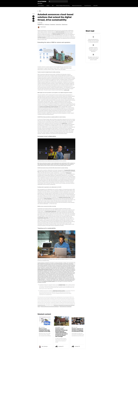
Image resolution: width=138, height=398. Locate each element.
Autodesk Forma (62, 284)
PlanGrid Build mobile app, (50, 211)
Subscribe (95, 5)
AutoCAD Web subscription (43, 217)
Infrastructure (64, 24)
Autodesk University (42, 37)
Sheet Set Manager (48, 198)
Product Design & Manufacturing (63, 5)
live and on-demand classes (49, 281)
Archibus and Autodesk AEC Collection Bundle (49, 106)
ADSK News (40, 3)
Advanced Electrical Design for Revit (45, 269)
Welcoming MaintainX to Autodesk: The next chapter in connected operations (93, 41)
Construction (58, 24)
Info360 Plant (64, 123)
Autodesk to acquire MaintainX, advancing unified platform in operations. (93, 49)
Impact (47, 5)
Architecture (47, 24)
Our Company (41, 5)
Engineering (52, 24)
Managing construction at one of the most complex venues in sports (93, 58)
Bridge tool (68, 172)
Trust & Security (87, 5)
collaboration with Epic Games (59, 290)
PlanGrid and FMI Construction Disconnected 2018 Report (50, 306)
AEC (53, 5)
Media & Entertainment (77, 5)
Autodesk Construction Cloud (64, 197)
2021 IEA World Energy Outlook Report (66, 306)
